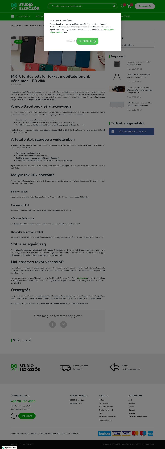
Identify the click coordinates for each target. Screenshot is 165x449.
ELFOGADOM (85, 41)
